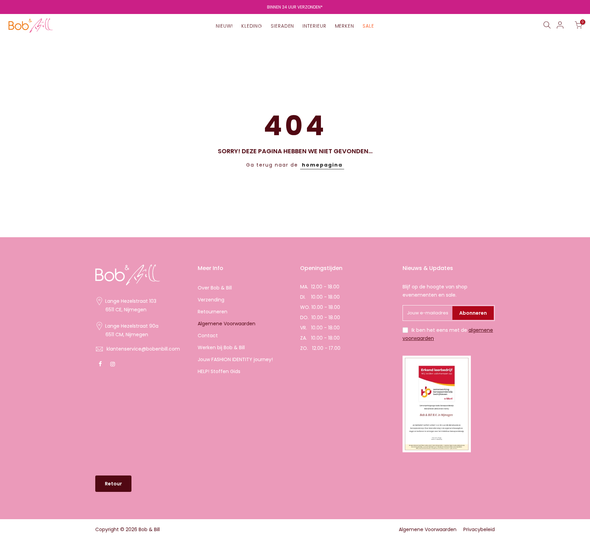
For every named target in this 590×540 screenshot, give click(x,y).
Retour (113, 483)
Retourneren (212, 311)
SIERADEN (282, 26)
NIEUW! (224, 26)
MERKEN (344, 26)
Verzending (211, 299)
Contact (208, 335)
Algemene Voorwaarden (226, 323)
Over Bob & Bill (215, 287)
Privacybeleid (479, 529)
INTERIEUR (314, 26)
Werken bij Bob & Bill (221, 347)
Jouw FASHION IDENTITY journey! (235, 359)
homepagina (322, 164)
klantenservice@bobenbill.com (143, 348)
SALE (368, 26)
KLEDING (251, 26)
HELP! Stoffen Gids (219, 371)
